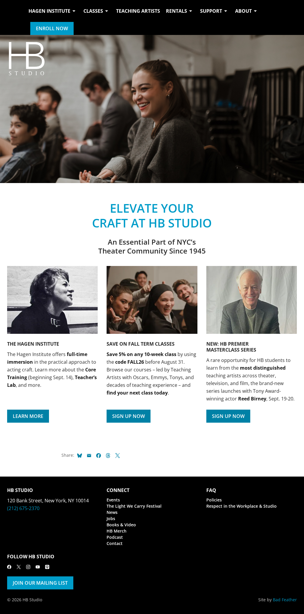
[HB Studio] (13, 17)
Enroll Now (52, 28)
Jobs (111, 518)
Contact (115, 543)
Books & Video (121, 525)
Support (211, 11)
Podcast (115, 537)
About (243, 11)
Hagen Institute (49, 11)
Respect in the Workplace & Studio (241, 506)
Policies (214, 500)
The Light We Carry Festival (134, 506)
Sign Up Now (128, 416)
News (112, 512)
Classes (93, 11)
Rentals (176, 11)
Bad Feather (285, 599)
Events (113, 500)
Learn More (28, 416)
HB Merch (116, 531)
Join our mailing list (40, 583)
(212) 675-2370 (23, 508)
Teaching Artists (138, 11)
